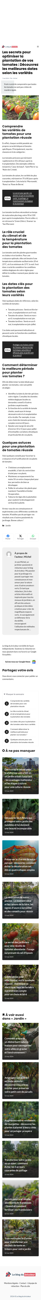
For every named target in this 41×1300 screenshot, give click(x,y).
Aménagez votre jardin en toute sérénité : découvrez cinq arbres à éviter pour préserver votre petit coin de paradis (18, 1084)
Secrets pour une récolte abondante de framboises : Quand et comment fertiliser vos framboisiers (18, 1204)
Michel (15, 78)
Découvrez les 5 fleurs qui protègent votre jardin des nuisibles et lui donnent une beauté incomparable (18, 823)
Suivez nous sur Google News (18, 661)
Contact (22, 1283)
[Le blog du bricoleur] (9, 47)
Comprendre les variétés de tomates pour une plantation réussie (19, 703)
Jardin (8, 525)
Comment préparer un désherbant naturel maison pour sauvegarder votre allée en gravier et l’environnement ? (18, 1045)
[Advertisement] (20, 22)
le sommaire (15, 694)
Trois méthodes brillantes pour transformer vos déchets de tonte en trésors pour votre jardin (18, 1243)
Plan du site (25, 1286)
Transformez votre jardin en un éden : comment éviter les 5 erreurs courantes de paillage (18, 1165)
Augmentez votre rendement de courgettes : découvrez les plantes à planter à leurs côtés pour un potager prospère (20, 1125)
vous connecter (18, 676)
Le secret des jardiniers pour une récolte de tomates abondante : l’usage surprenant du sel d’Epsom (19, 947)
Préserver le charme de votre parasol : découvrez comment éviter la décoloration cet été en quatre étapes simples (20, 864)
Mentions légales (11, 1283)
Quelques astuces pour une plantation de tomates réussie (22, 740)
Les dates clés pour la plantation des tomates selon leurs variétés (22, 722)
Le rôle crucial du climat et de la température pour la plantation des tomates (20, 714)
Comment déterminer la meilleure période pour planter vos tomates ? (19, 732)
